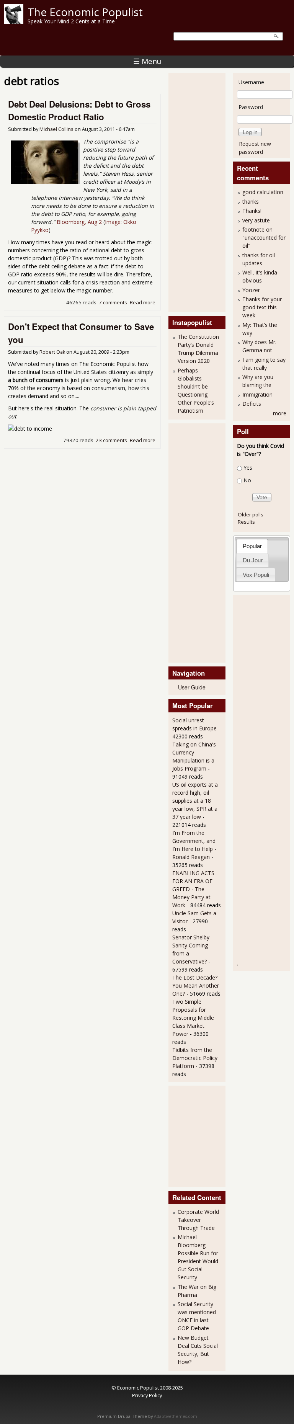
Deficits (251, 403)
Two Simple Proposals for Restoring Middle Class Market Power (193, 1017)
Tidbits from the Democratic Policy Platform (194, 1058)
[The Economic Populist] (13, 21)
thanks (250, 201)
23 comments (111, 440)
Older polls (250, 514)
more (279, 413)
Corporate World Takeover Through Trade (198, 1219)
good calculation (262, 192)
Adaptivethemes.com (175, 1416)
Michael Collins (56, 129)
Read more (142, 302)
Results (246, 521)
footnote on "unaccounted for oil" (264, 237)
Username (251, 82)
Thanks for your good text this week (262, 307)
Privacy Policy (147, 1395)
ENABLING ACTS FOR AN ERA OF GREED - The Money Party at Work (193, 889)
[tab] (252, 546)
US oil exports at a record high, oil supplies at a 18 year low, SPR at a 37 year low (195, 800)
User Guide (192, 687)
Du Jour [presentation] (253, 560)
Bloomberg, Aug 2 (79, 221)
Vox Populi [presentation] (256, 575)
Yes (247, 467)
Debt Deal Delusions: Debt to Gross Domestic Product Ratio (79, 110)
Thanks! (251, 210)
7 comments (113, 302)
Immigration (257, 394)
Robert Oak (52, 352)
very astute (256, 220)
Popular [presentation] (252, 546)
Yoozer (251, 290)
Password (250, 107)
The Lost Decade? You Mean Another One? (195, 985)
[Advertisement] (203, 191)
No (247, 480)
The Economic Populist (85, 12)
